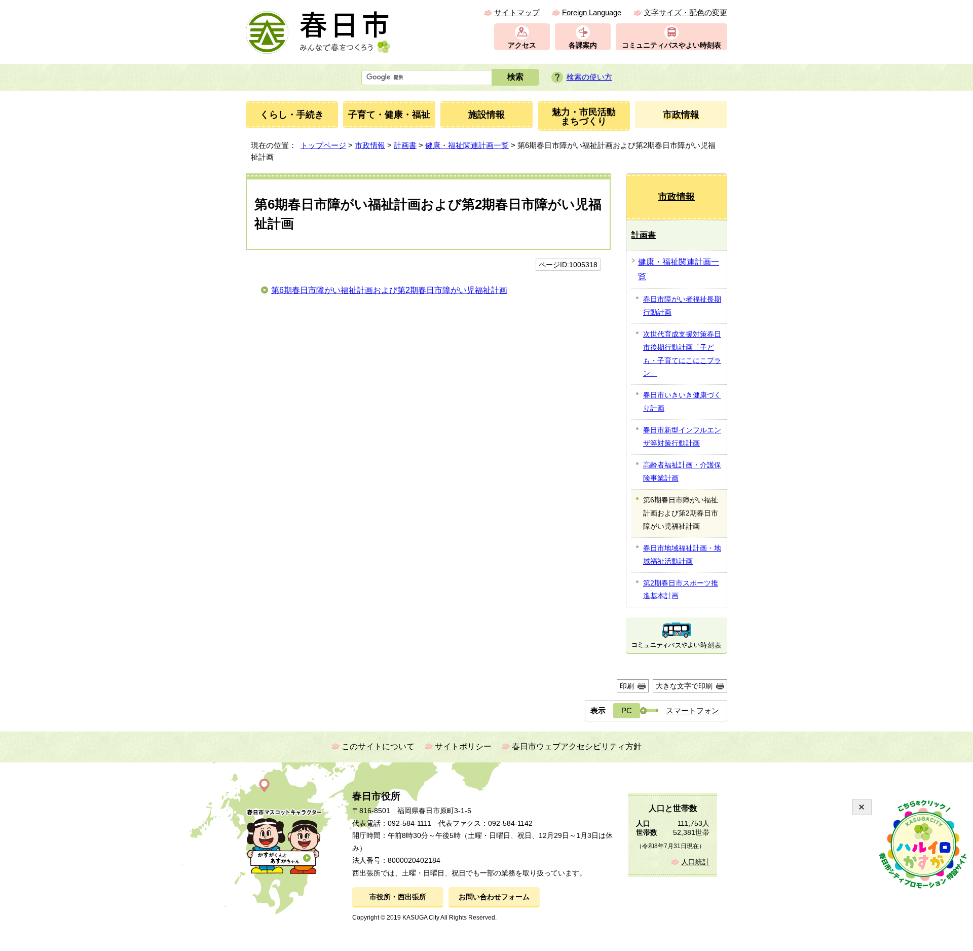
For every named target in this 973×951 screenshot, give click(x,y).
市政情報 (370, 145)
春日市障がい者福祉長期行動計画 (682, 305)
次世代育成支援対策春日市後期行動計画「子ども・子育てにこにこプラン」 (682, 354)
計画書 (405, 145)
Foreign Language (591, 12)
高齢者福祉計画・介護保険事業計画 (682, 471)
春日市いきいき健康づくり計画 (682, 401)
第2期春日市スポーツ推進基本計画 (680, 589)
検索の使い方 (589, 76)
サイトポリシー (463, 746)
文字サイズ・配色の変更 (685, 12)
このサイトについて (378, 746)
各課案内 (583, 45)
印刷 (627, 686)
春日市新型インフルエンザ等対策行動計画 (682, 436)
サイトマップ (517, 12)
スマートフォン (692, 710)
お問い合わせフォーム (494, 897)
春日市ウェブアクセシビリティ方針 (577, 746)
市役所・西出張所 (397, 897)
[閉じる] (862, 807)
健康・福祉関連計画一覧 (467, 145)
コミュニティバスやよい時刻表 (671, 45)
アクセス (522, 45)
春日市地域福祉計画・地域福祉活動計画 (682, 554)
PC (626, 710)
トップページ (323, 145)
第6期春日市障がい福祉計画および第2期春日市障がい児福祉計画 (389, 290)
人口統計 (695, 862)
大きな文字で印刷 (684, 686)
